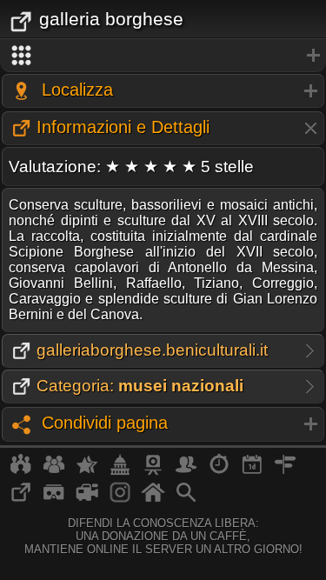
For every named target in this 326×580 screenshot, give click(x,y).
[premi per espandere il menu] (163, 55)
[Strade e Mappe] (285, 471)
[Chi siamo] (53, 471)
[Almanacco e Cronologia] (219, 471)
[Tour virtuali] (53, 499)
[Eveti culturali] (252, 471)
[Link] (20, 499)
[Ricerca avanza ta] (186, 499)
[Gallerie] (119, 499)
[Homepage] (153, 499)
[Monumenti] (119, 471)
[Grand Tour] (86, 471)
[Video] (86, 499)
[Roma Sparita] (153, 471)
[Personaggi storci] (186, 471)
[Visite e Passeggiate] (20, 471)
